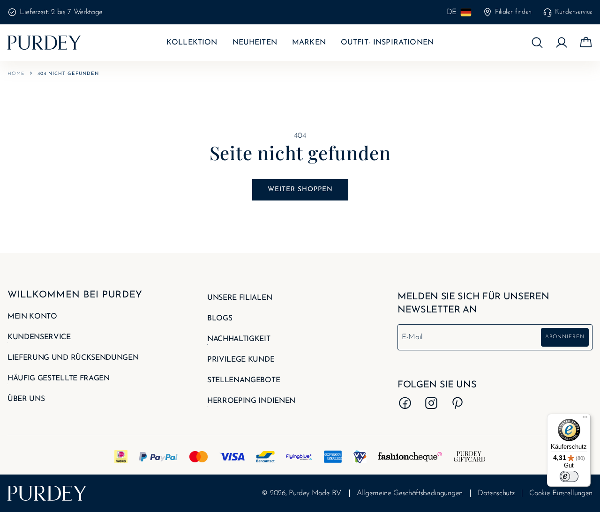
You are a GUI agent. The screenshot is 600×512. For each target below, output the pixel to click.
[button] (537, 42)
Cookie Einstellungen (560, 493)
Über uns (26, 399)
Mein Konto (32, 316)
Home (16, 73)
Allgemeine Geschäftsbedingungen (410, 493)
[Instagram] (431, 402)
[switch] (569, 476)
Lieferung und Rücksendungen (73, 358)
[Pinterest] (457, 402)
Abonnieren (565, 337)
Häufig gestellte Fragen (59, 378)
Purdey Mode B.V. (315, 493)
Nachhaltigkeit (238, 339)
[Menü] (585, 419)
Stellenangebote (243, 380)
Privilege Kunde (240, 360)
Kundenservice (573, 11)
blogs (219, 318)
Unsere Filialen (239, 298)
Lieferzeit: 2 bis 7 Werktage (61, 12)
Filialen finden (513, 11)
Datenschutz (496, 493)
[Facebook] (405, 402)
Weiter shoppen (300, 189)
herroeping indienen (251, 401)
